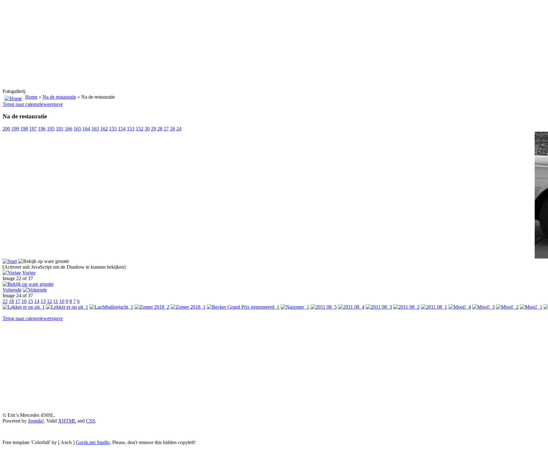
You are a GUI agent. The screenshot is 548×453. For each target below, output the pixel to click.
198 (24, 128)
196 (42, 128)
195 (51, 128)
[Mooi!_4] (459, 307)
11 (55, 301)
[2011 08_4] (351, 307)
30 (147, 128)
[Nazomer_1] (295, 307)
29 (153, 128)
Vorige (29, 272)
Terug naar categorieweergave (33, 104)
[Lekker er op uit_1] (24, 307)
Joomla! (36, 420)
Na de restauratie (59, 97)
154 (122, 128)
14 (36, 301)
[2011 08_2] (406, 307)
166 (68, 128)
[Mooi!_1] (531, 307)
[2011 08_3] (379, 307)
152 (139, 128)
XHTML (67, 420)
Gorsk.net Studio (93, 442)
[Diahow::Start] (10, 261)
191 (59, 128)
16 (24, 301)
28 (159, 128)
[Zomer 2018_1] (188, 307)
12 (49, 301)
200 (6, 128)
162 (104, 128)
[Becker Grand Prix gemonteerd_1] (243, 307)
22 (5, 301)
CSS (90, 420)
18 (11, 301)
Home (31, 97)
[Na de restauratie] (28, 284)
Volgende (12, 289)
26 (172, 128)
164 (86, 128)
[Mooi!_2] (507, 307)
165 (77, 128)
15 (30, 301)
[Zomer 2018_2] (151, 307)
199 (15, 128)
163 (95, 128)
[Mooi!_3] (483, 307)
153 (130, 128)
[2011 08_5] (323, 307)
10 (61, 301)
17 (17, 301)
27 (166, 128)
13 (43, 301)
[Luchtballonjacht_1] (111, 307)
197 (33, 128)
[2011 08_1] (434, 307)
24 (178, 128)
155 (113, 128)
